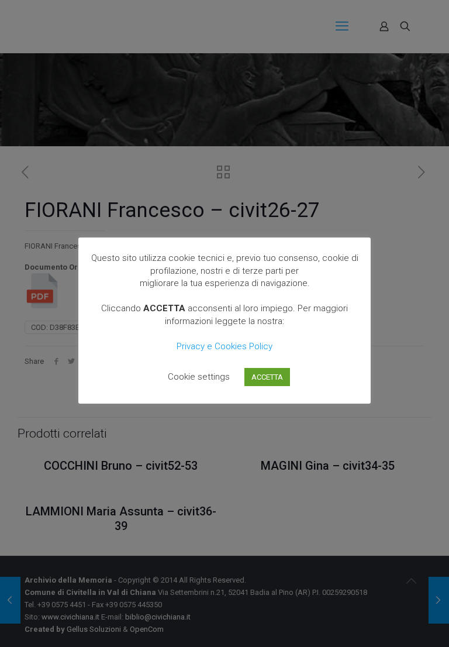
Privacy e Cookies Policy (224, 346)
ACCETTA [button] (267, 377)
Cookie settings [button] (199, 376)
